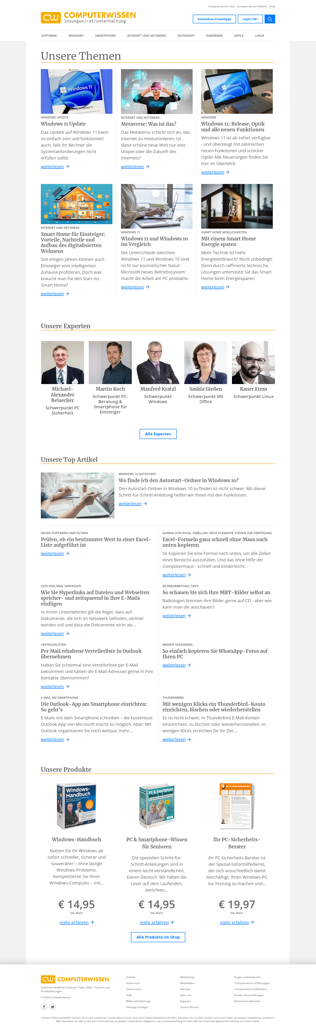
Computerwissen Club (221, 6)
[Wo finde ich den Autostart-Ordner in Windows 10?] (77, 495)
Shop (272, 6)
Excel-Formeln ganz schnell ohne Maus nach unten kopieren (215, 542)
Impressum (133, 983)
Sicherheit (186, 35)
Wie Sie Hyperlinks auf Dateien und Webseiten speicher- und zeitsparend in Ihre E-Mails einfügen (95, 598)
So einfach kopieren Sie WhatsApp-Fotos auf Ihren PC (215, 654)
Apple (239, 35)
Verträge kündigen (137, 1007)
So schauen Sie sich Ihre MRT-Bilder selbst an (216, 592)
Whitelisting (187, 977)
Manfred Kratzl (158, 389)
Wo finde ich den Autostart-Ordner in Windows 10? (179, 480)
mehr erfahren (74, 922)
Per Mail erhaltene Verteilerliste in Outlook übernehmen (91, 654)
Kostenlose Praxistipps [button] (214, 19)
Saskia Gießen (205, 389)
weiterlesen (52, 166)
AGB (129, 995)
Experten (185, 1001)
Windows (75, 35)
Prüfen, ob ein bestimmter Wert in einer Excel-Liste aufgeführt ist (96, 542)
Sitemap (185, 989)
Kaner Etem (253, 389)
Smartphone (105, 35)
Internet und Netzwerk (146, 35)
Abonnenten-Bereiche (247, 1001)
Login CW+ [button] (250, 19)
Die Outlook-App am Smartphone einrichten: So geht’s (94, 707)
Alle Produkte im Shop (158, 937)
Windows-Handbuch (76, 840)
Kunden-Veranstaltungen (249, 995)
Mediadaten (187, 983)
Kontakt (130, 977)
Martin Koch (110, 389)
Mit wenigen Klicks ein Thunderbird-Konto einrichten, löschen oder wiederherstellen (214, 707)
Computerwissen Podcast (252, 6)
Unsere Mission (189, 1007)
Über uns (185, 995)
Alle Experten (158, 433)
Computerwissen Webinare (250, 989)
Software (49, 35)
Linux (259, 35)
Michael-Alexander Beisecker (62, 394)
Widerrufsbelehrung (138, 1001)
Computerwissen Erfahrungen (252, 983)
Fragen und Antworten (247, 977)
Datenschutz (133, 989)
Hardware (214, 35)
